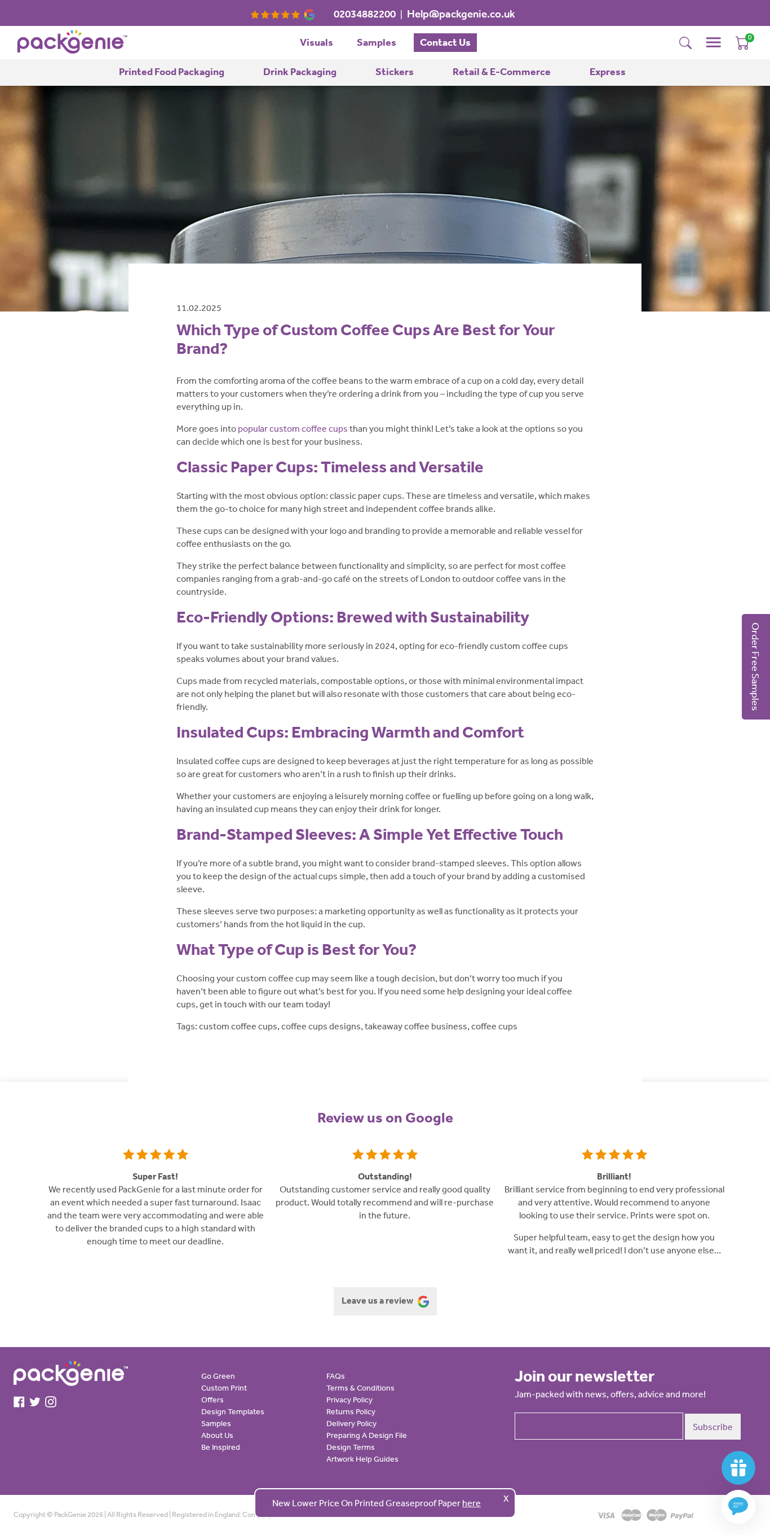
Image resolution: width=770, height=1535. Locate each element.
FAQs (335, 1376)
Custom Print (224, 1388)
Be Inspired (220, 1447)
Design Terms (350, 1447)
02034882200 (365, 14)
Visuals (316, 42)
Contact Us (445, 42)
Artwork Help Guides (362, 1459)
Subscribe (713, 1426)
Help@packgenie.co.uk (461, 14)
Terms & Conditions (360, 1388)
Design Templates (232, 1411)
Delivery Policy (351, 1423)
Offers (212, 1399)
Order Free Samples (756, 666)
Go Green (218, 1376)
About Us (217, 1435)
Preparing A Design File (366, 1435)
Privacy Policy (349, 1399)
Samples (376, 42)
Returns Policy (350, 1411)
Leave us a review (378, 1300)
